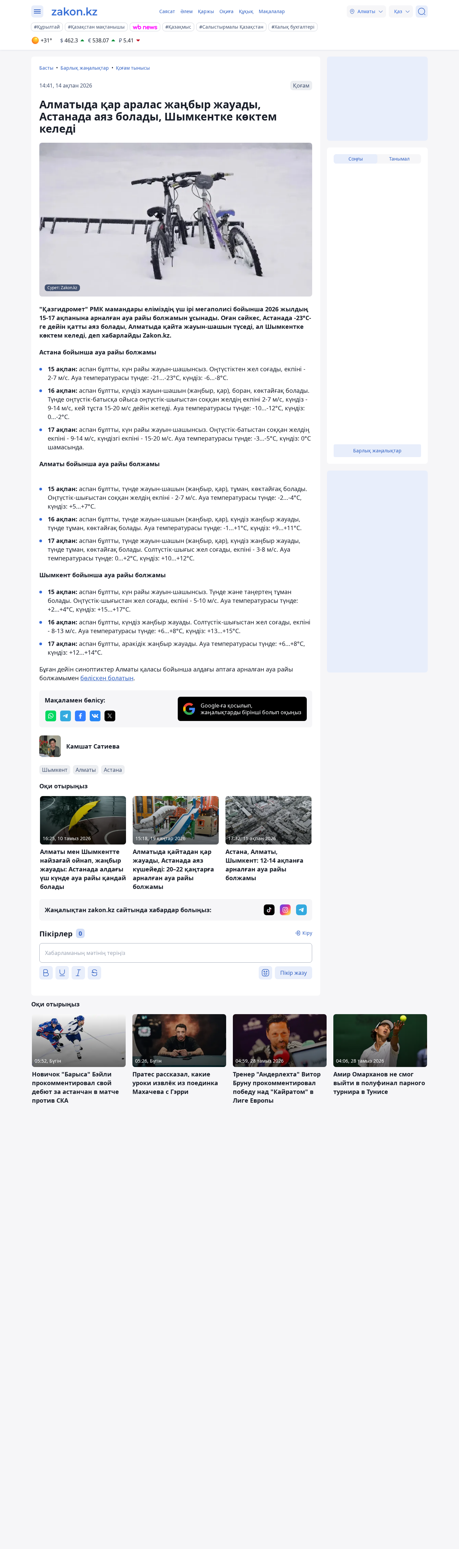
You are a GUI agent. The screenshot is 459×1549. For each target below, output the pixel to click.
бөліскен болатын (106, 678)
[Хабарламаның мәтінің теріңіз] (175, 953)
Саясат (167, 11)
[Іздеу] (422, 11)
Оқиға (226, 11)
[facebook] (80, 716)
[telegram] (65, 716)
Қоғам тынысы (133, 68)
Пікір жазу (293, 972)
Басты (46, 68)
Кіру (307, 933)
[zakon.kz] (74, 11)
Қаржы (206, 11)
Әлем (186, 11)
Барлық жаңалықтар (84, 68)
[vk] (95, 716)
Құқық (246, 11)
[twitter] (110, 716)
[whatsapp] (51, 716)
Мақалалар (272, 11)
